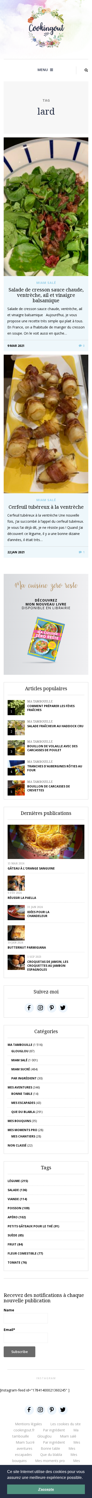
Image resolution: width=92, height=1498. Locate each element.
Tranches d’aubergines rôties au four (54, 768)
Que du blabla (23, 1112)
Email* (9, 1329)
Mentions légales (28, 1424)
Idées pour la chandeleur (38, 914)
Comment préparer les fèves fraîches (51, 708)
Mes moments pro (22, 1130)
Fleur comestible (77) (25, 1253)
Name (9, 1310)
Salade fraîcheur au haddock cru (55, 726)
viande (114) (17, 1199)
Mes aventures (20, 1087)
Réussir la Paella (22, 898)
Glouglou (19, 1051)
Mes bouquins (19, 1121)
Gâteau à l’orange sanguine (31, 868)
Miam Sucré (20, 1069)
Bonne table (21, 1094)
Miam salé (46, 283)
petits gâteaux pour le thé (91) (33, 1226)
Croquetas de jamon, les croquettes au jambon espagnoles (47, 966)
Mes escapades (23, 1103)
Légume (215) (18, 1181)
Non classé (17, 1145)
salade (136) (17, 1190)
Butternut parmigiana (27, 947)
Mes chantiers (23, 1136)
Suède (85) (16, 1235)
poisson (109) (18, 1208)
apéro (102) (17, 1217)
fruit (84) (15, 1244)
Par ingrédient (24, 1078)
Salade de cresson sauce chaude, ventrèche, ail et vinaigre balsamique (46, 295)
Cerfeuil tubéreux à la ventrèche (46, 507)
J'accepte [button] (46, 1489)
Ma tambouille (40, 701)
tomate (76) (17, 1262)
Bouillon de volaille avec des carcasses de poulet (52, 748)
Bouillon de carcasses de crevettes (48, 788)
